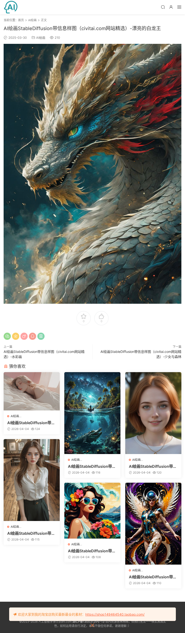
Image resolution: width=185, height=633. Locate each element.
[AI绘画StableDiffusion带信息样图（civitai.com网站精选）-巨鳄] (92, 413)
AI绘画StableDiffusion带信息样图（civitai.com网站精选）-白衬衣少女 (31, 533)
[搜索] (163, 7)
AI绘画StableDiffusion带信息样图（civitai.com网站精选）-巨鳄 (92, 466)
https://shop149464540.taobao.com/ (115, 614)
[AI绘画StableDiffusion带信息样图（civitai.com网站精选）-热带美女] (92, 511)
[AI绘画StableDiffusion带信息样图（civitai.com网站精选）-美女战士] (153, 524)
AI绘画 (40, 38)
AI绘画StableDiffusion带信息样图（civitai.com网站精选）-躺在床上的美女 (31, 422)
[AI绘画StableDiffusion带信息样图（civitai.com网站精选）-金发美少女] (153, 413)
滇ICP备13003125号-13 (88, 621)
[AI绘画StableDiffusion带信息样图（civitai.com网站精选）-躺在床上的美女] (32, 391)
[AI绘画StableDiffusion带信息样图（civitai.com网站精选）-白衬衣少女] (32, 480)
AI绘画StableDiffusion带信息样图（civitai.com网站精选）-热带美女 (92, 550)
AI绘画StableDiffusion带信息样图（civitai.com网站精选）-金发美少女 (153, 466)
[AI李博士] (11, 7)
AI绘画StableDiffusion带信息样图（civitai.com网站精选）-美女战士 (153, 576)
